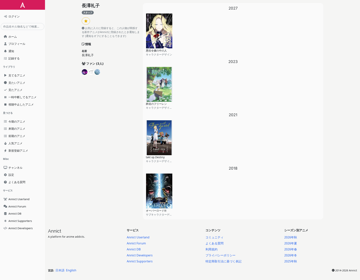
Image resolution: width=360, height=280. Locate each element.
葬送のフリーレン (156, 104)
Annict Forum (136, 243)
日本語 (60, 270)
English (71, 270)
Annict (54, 231)
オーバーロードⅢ (156, 210)
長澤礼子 (91, 5)
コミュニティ (215, 237)
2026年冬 (290, 255)
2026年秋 (290, 237)
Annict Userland (138, 237)
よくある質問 (215, 243)
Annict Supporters (140, 261)
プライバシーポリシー (221, 255)
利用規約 (212, 249)
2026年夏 (290, 243)
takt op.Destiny (155, 157)
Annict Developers (140, 255)
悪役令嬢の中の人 (156, 50)
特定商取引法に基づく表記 (224, 261)
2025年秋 (290, 261)
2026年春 (290, 249)
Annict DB (134, 249)
